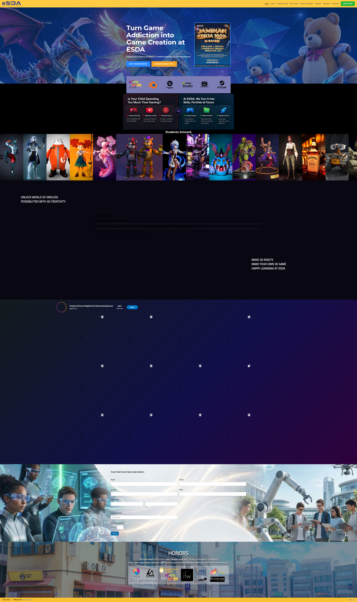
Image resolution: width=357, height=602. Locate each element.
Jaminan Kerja (282, 4)
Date (112, 507)
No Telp (114, 490)
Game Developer (306, 4)
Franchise (326, 4)
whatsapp (347, 4)
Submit (114, 533)
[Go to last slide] (1, 157)
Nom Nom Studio (27, 600)
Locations (335, 4)
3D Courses (294, 4)
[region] (178, 570)
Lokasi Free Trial (116, 513)
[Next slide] (355, 157)
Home (267, 4)
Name (113, 480)
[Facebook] (350, 599)
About (273, 4)
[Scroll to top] (352, 598)
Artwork (318, 4)
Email (181, 480)
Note (181, 490)
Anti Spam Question (118, 523)
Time (146, 507)
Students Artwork (178, 132)
